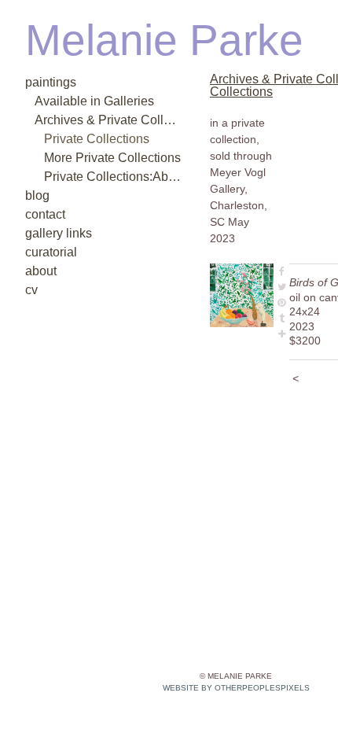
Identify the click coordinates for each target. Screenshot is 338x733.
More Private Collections (112, 157)
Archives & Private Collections (108, 120)
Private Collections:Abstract (113, 176)
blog (37, 195)
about (41, 271)
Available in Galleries (94, 101)
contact (45, 214)
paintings (50, 82)
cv (31, 290)
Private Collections (96, 138)
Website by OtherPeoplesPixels (236, 687)
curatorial (51, 252)
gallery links (58, 233)
